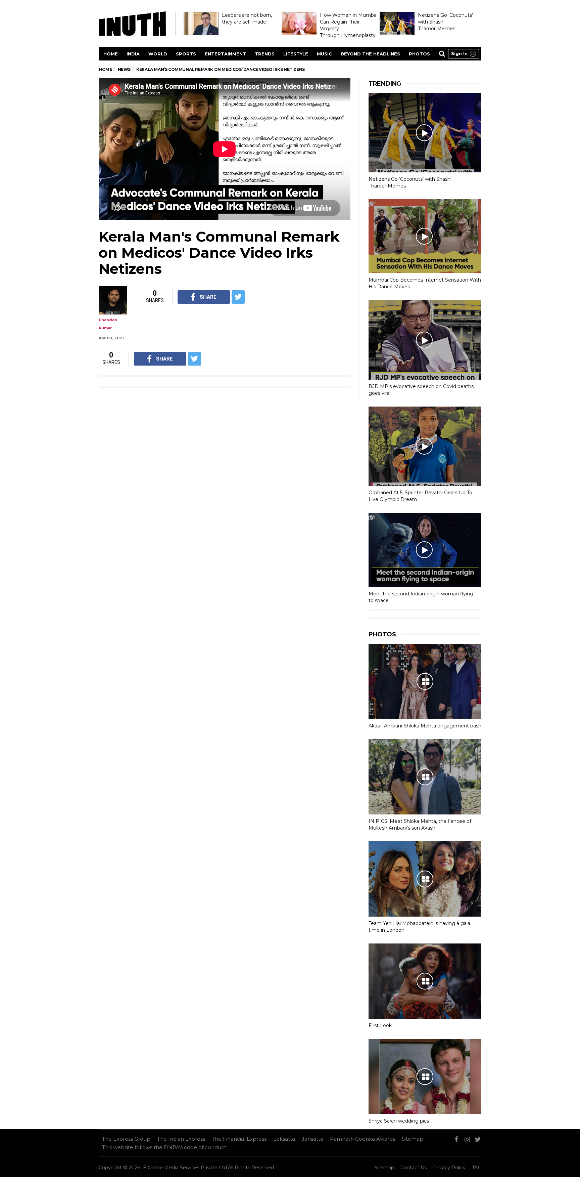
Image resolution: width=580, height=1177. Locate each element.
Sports (186, 53)
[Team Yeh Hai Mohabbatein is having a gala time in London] (425, 879)
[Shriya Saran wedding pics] (425, 1076)
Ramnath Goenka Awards (362, 1139)
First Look (380, 1025)
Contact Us (413, 1168)
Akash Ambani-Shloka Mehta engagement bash (425, 726)
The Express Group (126, 1139)
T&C (476, 1168)
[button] (463, 53)
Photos (419, 53)
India (133, 53)
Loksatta (284, 1139)
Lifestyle (295, 53)
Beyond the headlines (370, 53)
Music (324, 53)
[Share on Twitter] (238, 297)
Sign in (459, 53)
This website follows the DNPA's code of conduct (164, 1147)
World (157, 53)
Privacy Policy (449, 1168)
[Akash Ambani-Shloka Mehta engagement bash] (425, 681)
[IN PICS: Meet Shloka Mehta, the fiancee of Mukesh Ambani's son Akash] (425, 776)
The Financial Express (239, 1139)
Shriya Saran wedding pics (399, 1121)
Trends (265, 53)
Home (110, 53)
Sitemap (412, 1139)
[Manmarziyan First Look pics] (425, 981)
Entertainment (225, 53)
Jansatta (312, 1139)
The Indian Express (181, 1139)
